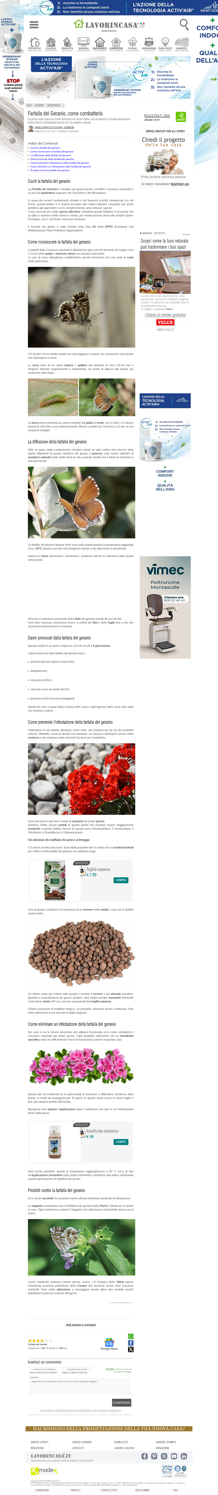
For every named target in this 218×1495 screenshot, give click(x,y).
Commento (34, 1377)
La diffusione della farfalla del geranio (50, 155)
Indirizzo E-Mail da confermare (75, 1373)
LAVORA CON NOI (124, 1448)
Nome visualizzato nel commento (43, 1373)
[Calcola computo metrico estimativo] (181, 45)
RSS (176, 1490)
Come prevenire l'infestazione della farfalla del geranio (59, 162)
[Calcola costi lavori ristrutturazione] (50, 45)
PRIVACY (76, 1490)
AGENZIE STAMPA (166, 1442)
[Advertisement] (81, 589)
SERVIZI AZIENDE (82, 1442)
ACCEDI (110, 1369)
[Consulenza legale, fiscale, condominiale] (149, 45)
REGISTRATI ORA (157, 116)
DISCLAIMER (142, 1490)
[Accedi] (181, 121)
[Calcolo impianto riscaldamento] (99, 45)
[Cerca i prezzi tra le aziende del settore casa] (165, 45)
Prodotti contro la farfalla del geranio (50, 170)
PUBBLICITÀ (121, 1442)
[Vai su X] (131, 1351)
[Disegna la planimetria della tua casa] (83, 45)
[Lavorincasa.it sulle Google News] (109, 1344)
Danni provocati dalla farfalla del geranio (52, 159)
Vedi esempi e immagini (81, 1324)
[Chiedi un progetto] (67, 45)
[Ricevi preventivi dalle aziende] (34, 45)
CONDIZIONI (42, 1490)
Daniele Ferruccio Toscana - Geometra (54, 127)
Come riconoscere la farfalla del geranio (52, 151)
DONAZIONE (162, 1448)
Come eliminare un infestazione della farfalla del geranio (60, 166)
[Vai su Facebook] (131, 1344)
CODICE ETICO (109, 1490)
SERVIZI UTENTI (39, 1442)
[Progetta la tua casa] (109, 1430)
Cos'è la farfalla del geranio (45, 147)
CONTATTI (78, 1448)
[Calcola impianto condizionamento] (116, 45)
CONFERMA (121, 1402)
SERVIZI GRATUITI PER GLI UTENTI (165, 131)
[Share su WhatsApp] (131, 1338)
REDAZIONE (37, 1448)
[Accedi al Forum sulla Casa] (132, 45)
